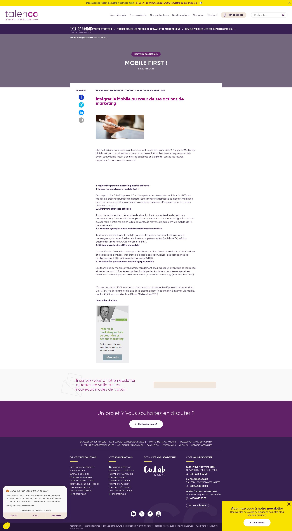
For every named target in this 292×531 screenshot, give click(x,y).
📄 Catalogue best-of (120, 467)
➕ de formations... (118, 494)
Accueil (73, 37)
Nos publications (85, 37)
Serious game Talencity (82, 487)
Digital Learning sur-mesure (84, 484)
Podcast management (81, 491)
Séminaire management (81, 477)
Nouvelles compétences (146, 54)
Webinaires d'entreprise (82, 481)
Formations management (121, 474)
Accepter (56, 515)
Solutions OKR (77, 470)
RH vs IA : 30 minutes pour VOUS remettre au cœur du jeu (166, 2)
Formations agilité (118, 477)
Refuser (13, 515)
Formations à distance (120, 487)
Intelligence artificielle (82, 467)
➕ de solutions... (78, 494)
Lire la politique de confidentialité (20, 505)
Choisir (35, 515)
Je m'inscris (258, 522)
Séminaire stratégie (79, 474)
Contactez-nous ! (147, 424)
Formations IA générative (121, 470)
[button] (6, 525)
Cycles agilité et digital (121, 491)
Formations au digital (120, 481)
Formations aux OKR (119, 484)
